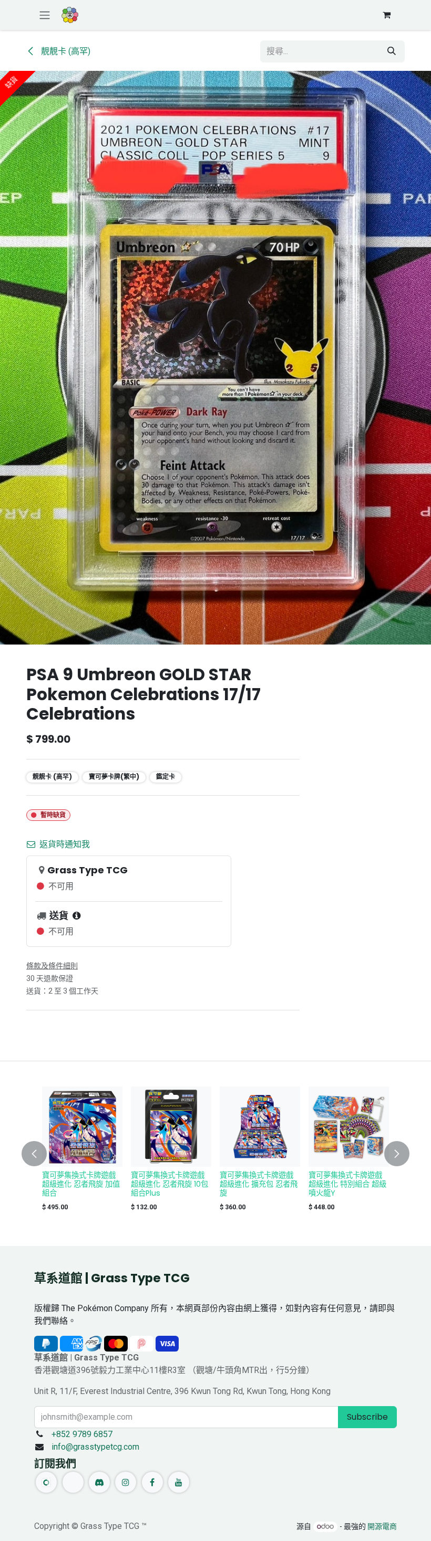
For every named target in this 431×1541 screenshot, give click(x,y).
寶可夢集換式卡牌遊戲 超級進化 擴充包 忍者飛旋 (258, 1184)
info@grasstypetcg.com (95, 1447)
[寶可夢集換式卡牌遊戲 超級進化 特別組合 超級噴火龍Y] (349, 1126)
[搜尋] (391, 51)
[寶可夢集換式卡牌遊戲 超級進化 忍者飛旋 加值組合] (82, 1126)
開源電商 (382, 1526)
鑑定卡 (165, 776)
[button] (40, 1153)
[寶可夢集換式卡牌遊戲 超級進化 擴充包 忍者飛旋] (260, 1126)
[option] (215, 1151)
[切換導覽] (44, 15)
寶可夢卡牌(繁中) (114, 776)
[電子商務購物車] (386, 14)
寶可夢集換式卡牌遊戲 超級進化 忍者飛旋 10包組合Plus (169, 1184)
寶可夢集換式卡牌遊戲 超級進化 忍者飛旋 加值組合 (81, 1184)
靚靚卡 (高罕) (64, 51)
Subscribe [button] (367, 1417)
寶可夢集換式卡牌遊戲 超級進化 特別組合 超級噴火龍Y (347, 1184)
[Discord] (99, 1482)
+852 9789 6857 (82, 1434)
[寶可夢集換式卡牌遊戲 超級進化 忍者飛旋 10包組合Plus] (171, 1126)
